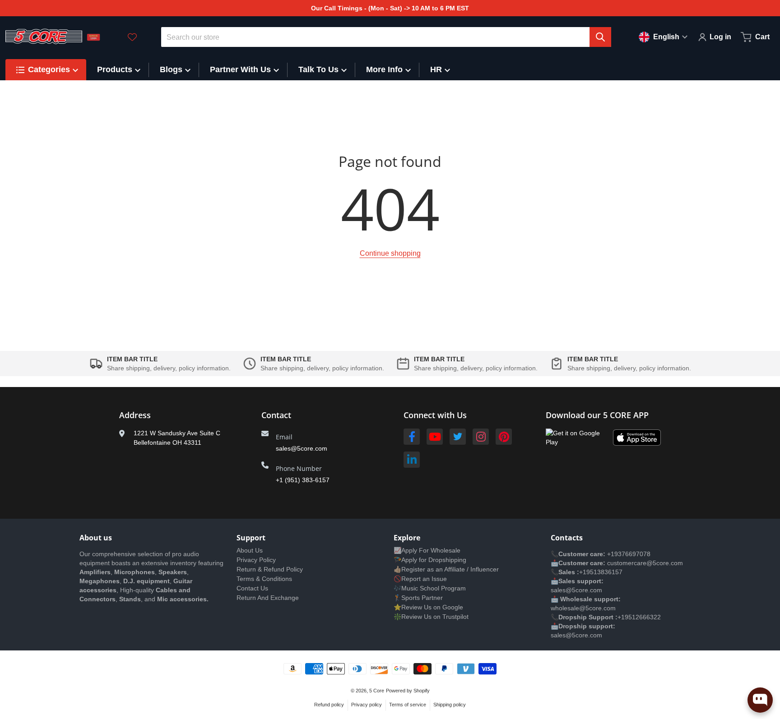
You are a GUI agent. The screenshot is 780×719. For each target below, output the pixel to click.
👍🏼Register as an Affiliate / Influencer (446, 569)
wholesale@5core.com (583, 608)
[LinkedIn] (412, 460)
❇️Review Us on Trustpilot (431, 616)
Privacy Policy (256, 559)
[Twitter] (458, 437)
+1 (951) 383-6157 (303, 480)
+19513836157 (600, 572)
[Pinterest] (504, 437)
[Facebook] (412, 437)
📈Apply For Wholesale (427, 550)
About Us (250, 550)
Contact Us (252, 588)
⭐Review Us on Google (428, 607)
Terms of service (407, 704)
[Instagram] (481, 437)
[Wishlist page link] (132, 36)
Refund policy (329, 704)
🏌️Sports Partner (418, 597)
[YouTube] (435, 437)
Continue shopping (390, 253)
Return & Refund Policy (270, 569)
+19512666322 (639, 617)
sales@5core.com (301, 448)
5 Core (376, 690)
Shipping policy (449, 704)
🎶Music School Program (430, 588)
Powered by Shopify (408, 690)
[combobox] (386, 37)
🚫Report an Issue (420, 578)
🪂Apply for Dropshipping (430, 559)
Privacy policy (366, 704)
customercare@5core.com (644, 563)
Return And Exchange (268, 597)
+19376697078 (628, 554)
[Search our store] (600, 37)
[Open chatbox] (760, 700)
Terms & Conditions (264, 578)
